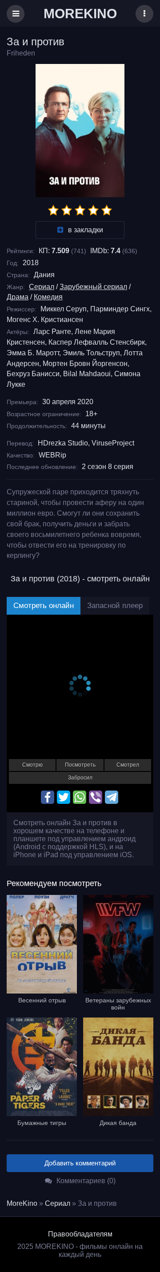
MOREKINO (80, 13)
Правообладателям (80, 1234)
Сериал (41, 286)
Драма (17, 297)
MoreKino (22, 1203)
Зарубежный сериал (93, 286)
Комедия (48, 297)
